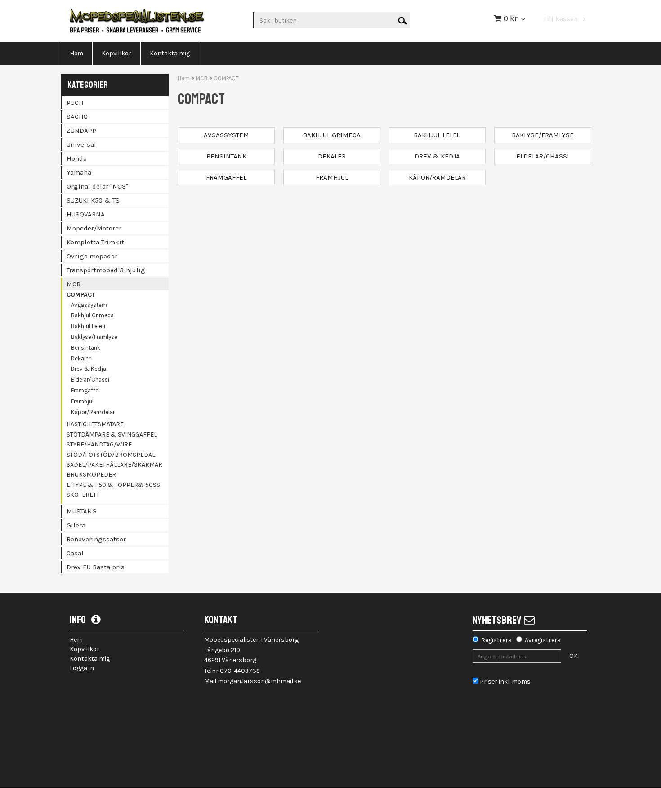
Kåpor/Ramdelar (93, 412)
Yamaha (79, 172)
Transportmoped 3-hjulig (106, 270)
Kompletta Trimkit (95, 242)
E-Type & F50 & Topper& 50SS (113, 485)
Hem (184, 78)
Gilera (76, 525)
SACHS (77, 117)
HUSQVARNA (86, 214)
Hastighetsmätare (95, 424)
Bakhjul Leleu (88, 326)
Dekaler (80, 358)
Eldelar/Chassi (90, 379)
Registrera (496, 640)
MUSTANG (82, 511)
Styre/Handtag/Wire (99, 444)
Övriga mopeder (92, 256)
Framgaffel (85, 390)
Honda (77, 158)
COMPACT (81, 294)
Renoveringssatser (96, 539)
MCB (73, 284)
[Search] (402, 20)
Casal (75, 553)
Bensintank (85, 347)
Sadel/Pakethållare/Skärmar (114, 464)
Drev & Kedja (88, 368)
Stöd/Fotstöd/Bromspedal (111, 455)
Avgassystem (89, 305)
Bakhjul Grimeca (92, 315)
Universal (81, 144)
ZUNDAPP (81, 130)
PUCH (75, 103)
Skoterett (83, 495)
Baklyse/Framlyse (94, 336)
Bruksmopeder (91, 474)
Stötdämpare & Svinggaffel (112, 434)
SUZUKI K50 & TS (93, 200)
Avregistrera (543, 640)
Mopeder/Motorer (94, 228)
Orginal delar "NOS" (97, 186)
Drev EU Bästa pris (96, 567)
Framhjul (82, 401)
